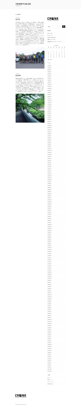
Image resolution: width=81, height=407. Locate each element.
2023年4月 (49, 117)
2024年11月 (49, 86)
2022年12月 (49, 125)
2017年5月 (49, 261)
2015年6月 (49, 307)
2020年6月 (49, 187)
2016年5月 (49, 286)
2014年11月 (49, 321)
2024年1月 (49, 98)
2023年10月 (49, 104)
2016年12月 (49, 272)
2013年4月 (49, 360)
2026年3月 (49, 65)
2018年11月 (49, 226)
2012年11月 (49, 371)
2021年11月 (49, 152)
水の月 (17, 19)
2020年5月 (49, 189)
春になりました (50, 33)
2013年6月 (49, 356)
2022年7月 (49, 135)
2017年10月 (49, 251)
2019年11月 (49, 201)
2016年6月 (49, 284)
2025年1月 (49, 82)
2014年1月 (49, 342)
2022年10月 (49, 129)
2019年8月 (49, 208)
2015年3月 (49, 313)
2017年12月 (49, 247)
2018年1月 (49, 245)
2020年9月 (49, 181)
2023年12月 (49, 100)
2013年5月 (49, 358)
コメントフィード (50, 381)
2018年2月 (49, 243)
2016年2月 (49, 290)
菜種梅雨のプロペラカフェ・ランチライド (54, 41)
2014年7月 (49, 329)
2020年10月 (49, 179)
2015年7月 (49, 305)
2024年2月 (49, 96)
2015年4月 (49, 311)
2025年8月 (49, 67)
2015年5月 (49, 309)
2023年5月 (49, 115)
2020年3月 (49, 193)
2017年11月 (49, 249)
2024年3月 (49, 94)
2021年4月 (49, 166)
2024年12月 (49, 84)
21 (59, 54)
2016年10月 (49, 276)
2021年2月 (49, 170)
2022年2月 (49, 146)
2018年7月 (49, 234)
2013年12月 (49, 344)
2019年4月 (49, 216)
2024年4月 (49, 92)
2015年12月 (49, 294)
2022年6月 (49, 137)
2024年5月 (49, 90)
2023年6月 (49, 113)
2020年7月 (49, 185)
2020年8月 (49, 183)
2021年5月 (49, 164)
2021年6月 (49, 162)
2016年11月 (49, 274)
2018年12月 (49, 224)
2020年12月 (49, 175)
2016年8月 (49, 280)
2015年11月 (49, 296)
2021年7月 (49, 160)
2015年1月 (49, 317)
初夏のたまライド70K (51, 39)
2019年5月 (49, 214)
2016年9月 (49, 278)
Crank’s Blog (23, 4)
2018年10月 (49, 228)
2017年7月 (49, 257)
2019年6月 (49, 212)
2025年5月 (49, 73)
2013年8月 (49, 352)
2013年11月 (49, 346)
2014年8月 (49, 327)
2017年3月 (49, 265)
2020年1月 (49, 197)
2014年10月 (49, 323)
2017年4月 (49, 263)
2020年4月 (49, 191)
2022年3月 (49, 144)
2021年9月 (49, 156)
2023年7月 (49, 111)
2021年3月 (49, 168)
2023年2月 (49, 121)
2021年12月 (49, 150)
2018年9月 (49, 230)
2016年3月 (49, 288)
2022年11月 (49, 127)
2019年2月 (49, 220)
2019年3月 (49, 218)
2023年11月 (49, 102)
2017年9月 (49, 253)
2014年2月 (49, 340)
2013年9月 (49, 350)
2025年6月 (49, 71)
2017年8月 (49, 255)
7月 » (51, 59)
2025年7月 (49, 69)
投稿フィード (49, 379)
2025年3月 (49, 78)
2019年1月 (49, 222)
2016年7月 (49, 282)
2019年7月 (49, 210)
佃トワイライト (50, 35)
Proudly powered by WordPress (20, 404)
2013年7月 (49, 354)
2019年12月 (49, 199)
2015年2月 (49, 315)
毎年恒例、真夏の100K (51, 37)
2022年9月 (49, 131)
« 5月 (48, 59)
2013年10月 (49, 348)
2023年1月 (49, 123)
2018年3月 (49, 241)
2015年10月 (49, 298)
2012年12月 (49, 369)
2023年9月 (49, 106)
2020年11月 (49, 177)
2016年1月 (49, 292)
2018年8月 (49, 232)
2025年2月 (49, 80)
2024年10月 (49, 88)
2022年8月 (49, 133)
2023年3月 (49, 119)
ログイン (49, 377)
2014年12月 (49, 319)
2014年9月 (49, 325)
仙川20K (18, 75)
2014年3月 (49, 338)
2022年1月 (49, 148)
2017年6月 (49, 259)
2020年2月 (49, 195)
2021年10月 (49, 154)
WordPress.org (50, 383)
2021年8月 (49, 158)
